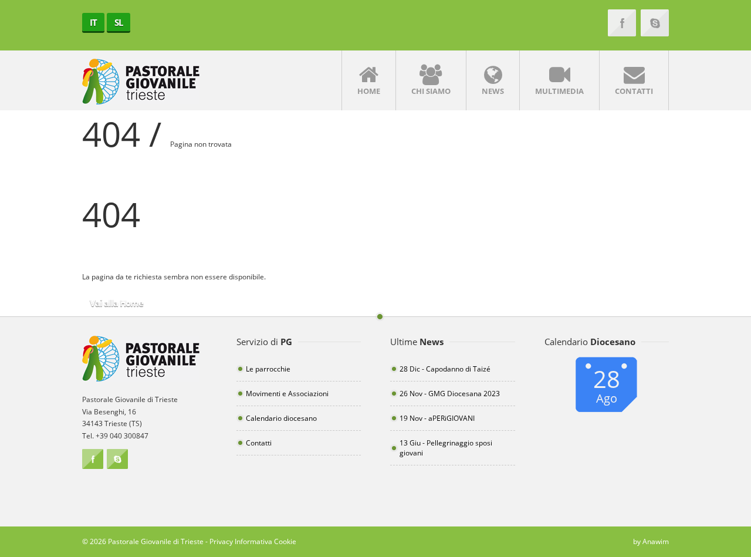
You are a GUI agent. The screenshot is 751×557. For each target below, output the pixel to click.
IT (93, 22)
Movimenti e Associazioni (287, 394)
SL (118, 22)
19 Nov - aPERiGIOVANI (437, 418)
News (493, 91)
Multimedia (559, 91)
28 (606, 384)
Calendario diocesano (281, 418)
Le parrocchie (268, 369)
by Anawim (651, 541)
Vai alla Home (116, 303)
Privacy (221, 541)
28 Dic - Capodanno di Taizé (445, 369)
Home (368, 91)
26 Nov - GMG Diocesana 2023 (450, 394)
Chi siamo (431, 91)
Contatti (634, 91)
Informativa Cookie (265, 541)
